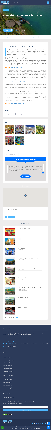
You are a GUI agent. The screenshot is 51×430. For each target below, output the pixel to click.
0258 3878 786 (7, 23)
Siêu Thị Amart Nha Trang (23, 297)
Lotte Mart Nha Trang (22, 307)
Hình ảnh (22, 37)
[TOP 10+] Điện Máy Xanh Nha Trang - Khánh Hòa (28, 258)
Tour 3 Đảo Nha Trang (8, 368)
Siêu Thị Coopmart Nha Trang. (11, 154)
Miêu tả (14, 37)
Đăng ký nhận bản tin (26, 410)
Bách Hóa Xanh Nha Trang (17, 67)
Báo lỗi (36, 37)
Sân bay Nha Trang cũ (10, 114)
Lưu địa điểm (44, 37)
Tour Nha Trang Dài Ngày (8, 360)
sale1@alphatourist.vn (11, 346)
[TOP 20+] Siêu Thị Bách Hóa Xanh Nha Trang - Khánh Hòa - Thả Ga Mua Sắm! (30, 288)
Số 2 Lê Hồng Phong (15, 23)
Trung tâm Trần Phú (27, 114)
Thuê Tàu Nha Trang (7, 394)
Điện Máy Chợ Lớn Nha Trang (24, 228)
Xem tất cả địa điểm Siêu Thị (10, 317)
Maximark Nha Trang (22, 238)
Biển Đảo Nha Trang (7, 365)
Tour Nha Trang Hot (7, 357)
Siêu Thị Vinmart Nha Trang (17, 103)
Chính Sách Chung (7, 382)
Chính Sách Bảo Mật (7, 385)
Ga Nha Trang (19, 114)
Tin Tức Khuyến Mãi (7, 379)
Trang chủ (5, 27)
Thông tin (7, 37)
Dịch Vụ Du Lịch (6, 363)
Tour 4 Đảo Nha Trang (8, 371)
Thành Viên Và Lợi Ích (8, 388)
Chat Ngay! (25, 176)
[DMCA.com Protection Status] (7, 414)
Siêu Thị (6, 10)
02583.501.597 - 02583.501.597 (14, 349)
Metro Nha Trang (21, 248)
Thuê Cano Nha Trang (8, 391)
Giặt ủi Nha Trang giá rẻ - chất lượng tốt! (20, 82)
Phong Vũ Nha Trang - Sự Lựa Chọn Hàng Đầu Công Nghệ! (30, 268)
